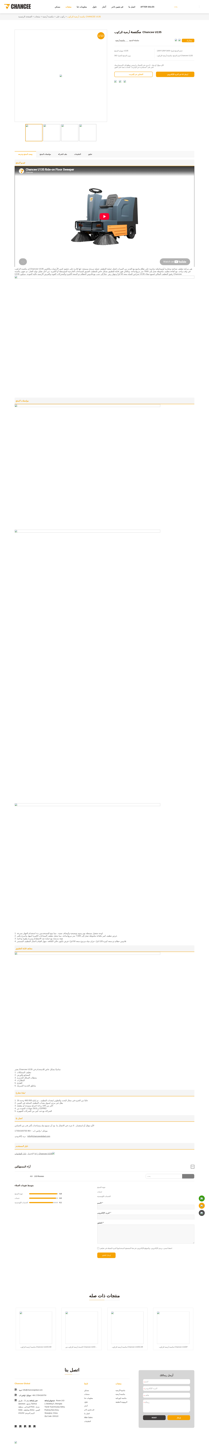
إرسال (179, 1417)
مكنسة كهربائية (121, 1398)
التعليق (100, 1223)
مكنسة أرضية (48, 16)
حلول (94, 7)
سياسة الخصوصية (189, 1446)
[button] (12, 1329)
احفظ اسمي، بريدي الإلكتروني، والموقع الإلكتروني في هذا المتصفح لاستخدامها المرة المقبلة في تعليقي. (136, 1248)
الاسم (100, 1203)
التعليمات (87, 1421)
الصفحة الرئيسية (25, 16)
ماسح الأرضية (120, 1390)
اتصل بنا (132, 7)
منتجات (69, 7)
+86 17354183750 (39, 1395)
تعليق (90, 154)
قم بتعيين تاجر (117, 7)
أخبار (104, 7)
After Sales (147, 7)
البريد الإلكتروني (104, 1213)
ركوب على (60, 16)
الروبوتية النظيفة (121, 1402)
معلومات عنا (82, 7)
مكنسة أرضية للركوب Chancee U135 (84, 16)
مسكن (57, 7)
